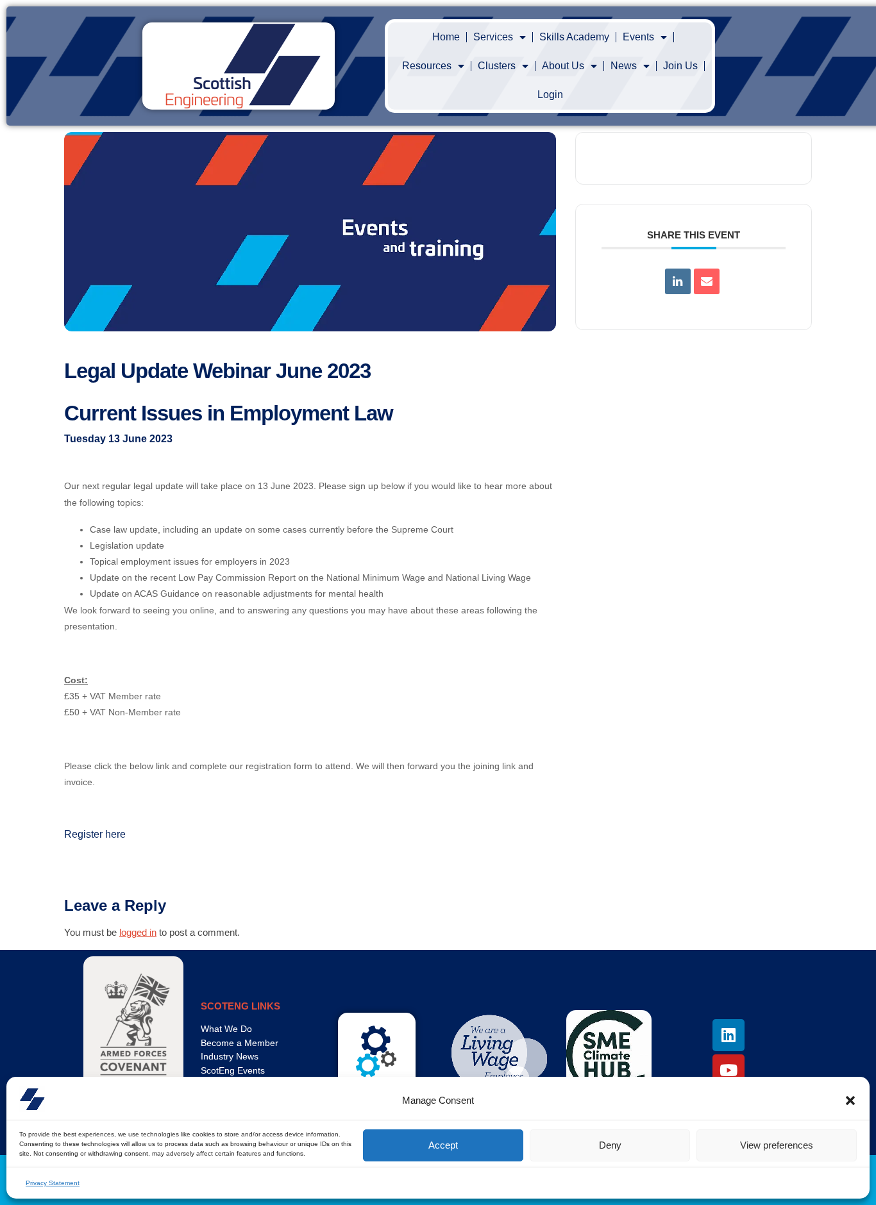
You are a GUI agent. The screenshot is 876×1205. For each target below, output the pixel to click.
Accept (443, 1145)
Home (446, 36)
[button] (850, 1100)
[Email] (707, 281)
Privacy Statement (53, 1182)
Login (550, 94)
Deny (610, 1145)
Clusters (497, 65)
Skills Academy (574, 36)
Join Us (680, 65)
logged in (137, 932)
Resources (426, 65)
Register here (95, 834)
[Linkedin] (678, 281)
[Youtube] (728, 1070)
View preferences (776, 1145)
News (624, 65)
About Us (563, 65)
